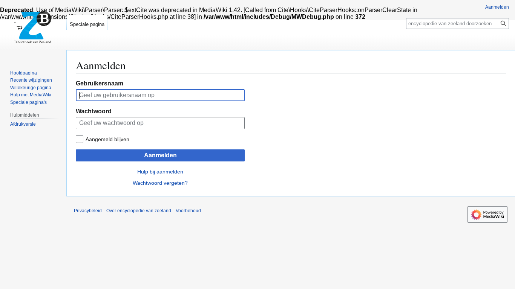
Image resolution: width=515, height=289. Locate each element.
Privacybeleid (88, 210)
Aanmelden (160, 155)
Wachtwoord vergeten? (160, 183)
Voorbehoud (188, 210)
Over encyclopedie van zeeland (138, 210)
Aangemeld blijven (107, 139)
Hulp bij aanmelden (160, 172)
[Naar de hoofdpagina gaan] (33, 30)
